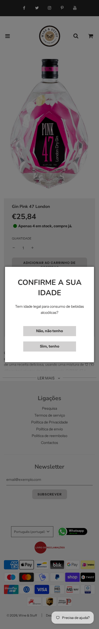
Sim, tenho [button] (49, 346)
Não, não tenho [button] (49, 330)
